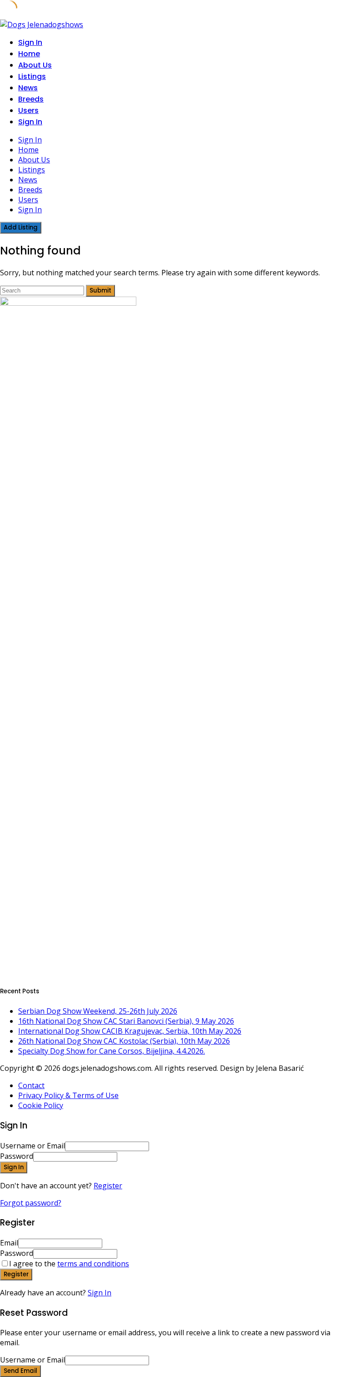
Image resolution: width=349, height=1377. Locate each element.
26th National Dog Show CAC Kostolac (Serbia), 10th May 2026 (124, 1041)
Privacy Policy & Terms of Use (68, 1095)
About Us (35, 65)
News (28, 88)
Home (29, 54)
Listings (32, 76)
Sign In (99, 1293)
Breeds (31, 99)
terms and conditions (93, 1264)
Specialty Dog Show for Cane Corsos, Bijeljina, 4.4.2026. (111, 1051)
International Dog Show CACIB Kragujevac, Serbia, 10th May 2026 (129, 1031)
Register (108, 1186)
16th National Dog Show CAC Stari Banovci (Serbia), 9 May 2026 (126, 1021)
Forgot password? (30, 1203)
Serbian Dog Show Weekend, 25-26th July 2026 (97, 1011)
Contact (31, 1085)
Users (28, 110)
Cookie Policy (40, 1105)
